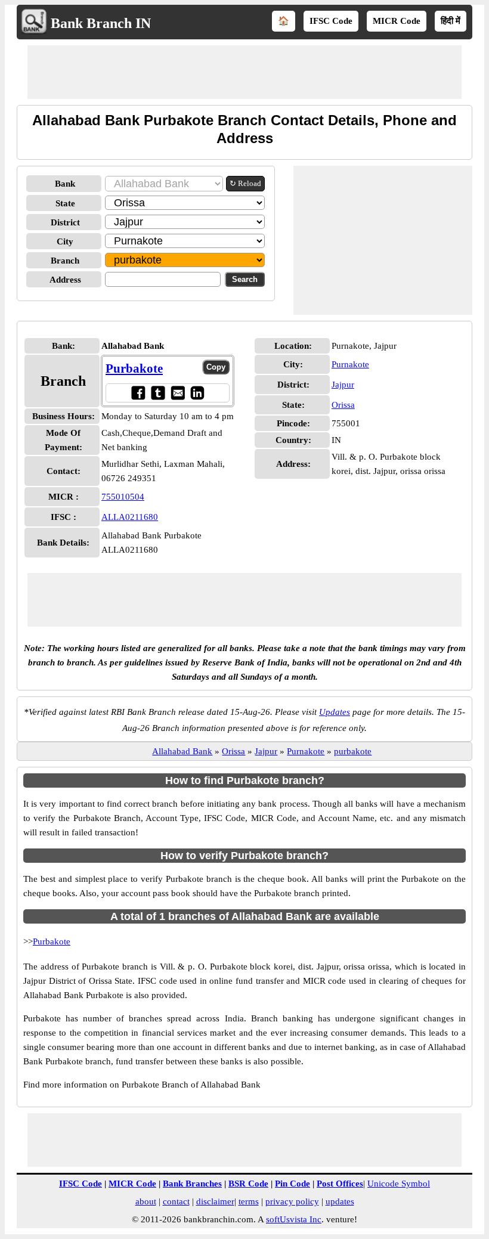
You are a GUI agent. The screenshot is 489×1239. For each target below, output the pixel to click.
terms (249, 1201)
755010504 (122, 496)
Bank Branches (192, 1183)
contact (176, 1201)
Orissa (343, 405)
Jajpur (343, 384)
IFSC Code (331, 21)
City (65, 241)
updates (340, 1201)
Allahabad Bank (182, 751)
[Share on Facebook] (138, 392)
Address (65, 279)
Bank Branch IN (101, 23)
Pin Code (292, 1183)
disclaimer (215, 1201)
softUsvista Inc (293, 1219)
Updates (334, 712)
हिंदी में (450, 21)
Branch (65, 260)
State (65, 203)
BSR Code (248, 1183)
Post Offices (340, 1183)
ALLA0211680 (129, 517)
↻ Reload (245, 183)
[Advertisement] (244, 72)
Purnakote (350, 364)
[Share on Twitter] (157, 392)
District (65, 222)
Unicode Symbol (398, 1183)
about (145, 1201)
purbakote (353, 751)
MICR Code (396, 21)
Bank (65, 183)
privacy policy (292, 1201)
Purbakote (134, 368)
